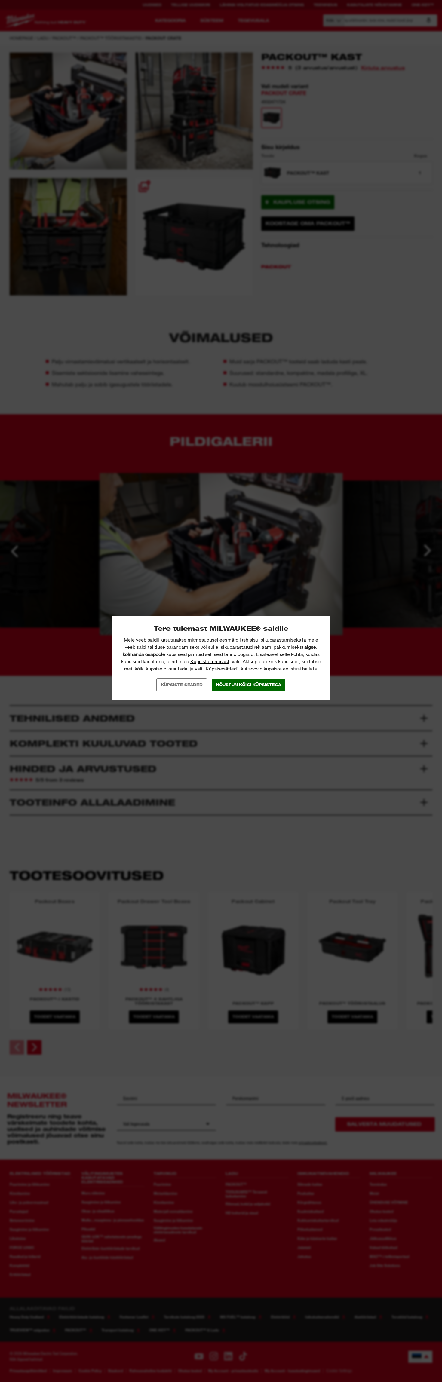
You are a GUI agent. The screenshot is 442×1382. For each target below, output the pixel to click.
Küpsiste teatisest (209, 661)
